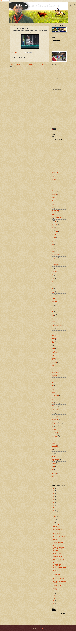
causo (53, 208)
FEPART (53, 299)
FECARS (53, 295)
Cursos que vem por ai (57, 564)
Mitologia (53, 359)
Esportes (53, 291)
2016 (54, 502)
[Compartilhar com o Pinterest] (31, 52)
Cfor (52, 218)
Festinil (53, 302)
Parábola (53, 389)
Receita (53, 412)
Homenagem (54, 329)
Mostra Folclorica (54, 362)
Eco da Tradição (54, 271)
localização (53, 346)
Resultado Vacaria (54, 422)
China (52, 228)
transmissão (54, 463)
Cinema (53, 230)
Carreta (53, 207)
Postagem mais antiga (44, 64)
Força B (53, 319)
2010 (54, 600)
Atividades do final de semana (58, 544)
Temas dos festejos (55, 446)
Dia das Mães (54, 258)
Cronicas (53, 247)
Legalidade (53, 341)
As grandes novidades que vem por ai (59, 567)
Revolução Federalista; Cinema (57, 423)
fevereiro (55, 596)
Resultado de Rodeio (55, 419)
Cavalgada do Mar (54, 213)
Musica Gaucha (54, 366)
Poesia (53, 399)
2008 (54, 603)
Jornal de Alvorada (55, 175)
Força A (53, 318)
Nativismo (53, 369)
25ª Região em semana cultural (58, 545)
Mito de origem (54, 358)
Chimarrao (53, 227)
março (55, 595)
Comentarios (54, 237)
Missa (53, 355)
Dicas (52, 261)
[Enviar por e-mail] (27, 52)
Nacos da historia (54, 368)
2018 (54, 499)
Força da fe (53, 321)
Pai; (52, 383)
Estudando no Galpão (55, 173)
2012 (54, 508)
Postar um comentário (16, 59)
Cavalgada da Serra (55, 211)
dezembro (55, 511)
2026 (54, 487)
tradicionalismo (54, 460)
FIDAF (53, 311)
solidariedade (54, 440)
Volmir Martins (54, 479)
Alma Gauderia (54, 191)
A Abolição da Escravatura (57, 550)
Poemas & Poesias (55, 398)
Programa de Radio (55, 406)
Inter (52, 332)
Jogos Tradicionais (55, 338)
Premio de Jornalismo (55, 403)
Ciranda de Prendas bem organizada (59, 527)
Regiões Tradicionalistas (56, 416)
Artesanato (53, 197)
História (53, 328)
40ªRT (53, 187)
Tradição (53, 457)
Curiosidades (54, 250)
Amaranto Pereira (54, 193)
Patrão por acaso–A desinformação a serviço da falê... (59, 524)
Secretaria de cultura (55, 432)
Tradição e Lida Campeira (56, 459)
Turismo (53, 472)
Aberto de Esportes (55, 188)
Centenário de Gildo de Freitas (56, 217)
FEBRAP (53, 294)
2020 (54, 496)
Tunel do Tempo (54, 470)
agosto (55, 517)
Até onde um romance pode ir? (58, 561)
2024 (54, 490)
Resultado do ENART (55, 420)
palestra (53, 385)
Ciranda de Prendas (55, 231)
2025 (54, 488)
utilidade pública (54, 473)
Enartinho (53, 281)
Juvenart (53, 339)
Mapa (52, 349)
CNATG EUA (54, 234)
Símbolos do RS (54, 439)
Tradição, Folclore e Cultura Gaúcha (34, 5)
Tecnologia (53, 443)
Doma (53, 268)
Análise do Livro (54, 194)
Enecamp (53, 282)
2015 (54, 504)
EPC (52, 288)
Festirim (53, 304)
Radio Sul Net (54, 179)
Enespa (53, 284)
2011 (54, 510)
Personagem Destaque (55, 395)
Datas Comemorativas (55, 254)
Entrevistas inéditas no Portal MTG (59, 578)
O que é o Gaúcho (56, 539)
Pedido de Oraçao (54, 392)
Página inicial (30, 64)
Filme (52, 312)
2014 (54, 505)
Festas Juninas (54, 301)
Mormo (53, 361)
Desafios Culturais (55, 257)
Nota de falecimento (55, 373)
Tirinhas (53, 453)
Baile (52, 200)
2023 (54, 491)
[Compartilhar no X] (29, 52)
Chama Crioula (54, 221)
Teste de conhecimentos (56, 450)
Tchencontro (54, 442)
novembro (55, 513)
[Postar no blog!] (28, 52)
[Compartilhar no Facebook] (30, 52)
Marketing (53, 351)
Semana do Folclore (55, 435)
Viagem (53, 476)
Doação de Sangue (55, 267)
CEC (52, 215)
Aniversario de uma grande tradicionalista (57, 589)
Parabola (53, 388)
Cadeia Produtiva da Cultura (56, 203)
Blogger (43, 628)
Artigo (53, 198)
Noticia (53, 378)
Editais (53, 272)
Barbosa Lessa (54, 201)
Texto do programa (55, 452)
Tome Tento (53, 456)
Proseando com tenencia (56, 409)
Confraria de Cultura (55, 172)
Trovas (53, 469)
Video (52, 477)
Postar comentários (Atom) (17, 66)
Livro (52, 345)
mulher (53, 365)
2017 (54, 501)
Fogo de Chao (54, 314)
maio (54, 522)
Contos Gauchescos (55, 240)
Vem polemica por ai (56, 574)
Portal (53, 402)
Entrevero (53, 285)
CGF (52, 220)
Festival (53, 305)
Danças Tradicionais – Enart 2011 (58, 565)
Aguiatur (53, 190)
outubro (55, 514)
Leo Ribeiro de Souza (55, 176)
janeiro (55, 598)
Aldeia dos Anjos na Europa (57, 529)
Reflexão (53, 415)
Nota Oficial (53, 376)
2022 (54, 493)
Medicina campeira (55, 352)
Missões (53, 356)
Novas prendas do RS (56, 526)
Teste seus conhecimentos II (58, 585)
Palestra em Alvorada (56, 533)
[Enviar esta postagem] (25, 52)
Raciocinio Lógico (54, 410)
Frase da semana (56, 570)
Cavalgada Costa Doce (55, 210)
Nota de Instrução (54, 375)
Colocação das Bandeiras (56, 235)
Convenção (53, 241)
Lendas (53, 342)
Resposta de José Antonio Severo (58, 559)
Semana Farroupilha (55, 436)
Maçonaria (53, 348)
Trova (52, 467)
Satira (53, 430)
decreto (53, 255)
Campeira (53, 204)
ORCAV (53, 382)
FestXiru (53, 308)
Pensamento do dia (55, 393)
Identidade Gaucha (55, 331)
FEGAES (53, 298)
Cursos (53, 251)
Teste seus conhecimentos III (58, 583)
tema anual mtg (54, 445)
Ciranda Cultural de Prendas (57, 534)
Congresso (53, 238)
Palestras (53, 386)
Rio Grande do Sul (55, 425)
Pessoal (53, 396)
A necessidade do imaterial (57, 568)
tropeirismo (53, 466)
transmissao (54, 462)
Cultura (53, 248)
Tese (52, 449)
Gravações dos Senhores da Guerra (59, 547)
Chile (52, 225)
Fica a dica (53, 309)
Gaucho (53, 324)
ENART (53, 278)
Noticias (53, 379)
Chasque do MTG (54, 224)
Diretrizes (53, 262)
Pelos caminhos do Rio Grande (58, 548)
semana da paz (54, 433)
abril (54, 593)
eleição (53, 275)
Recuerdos (53, 413)
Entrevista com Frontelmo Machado (59, 536)
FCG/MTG (53, 292)
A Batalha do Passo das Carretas (58, 556)
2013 (54, 507)
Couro (53, 244)
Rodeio (53, 426)
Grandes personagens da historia (57, 325)
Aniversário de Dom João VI (57, 551)
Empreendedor (54, 277)
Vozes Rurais (54, 480)
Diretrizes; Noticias (55, 264)
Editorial (53, 274)
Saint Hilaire (54, 429)
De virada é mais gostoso (57, 553)
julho (54, 519)
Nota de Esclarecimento (55, 372)
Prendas (53, 405)
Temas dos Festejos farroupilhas (58, 542)
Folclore (53, 315)
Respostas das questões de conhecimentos (57, 572)
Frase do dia (54, 322)
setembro (55, 516)
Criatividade (53, 245)
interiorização (54, 335)
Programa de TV (54, 408)
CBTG (53, 214)
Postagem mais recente (15, 64)
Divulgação (53, 265)
